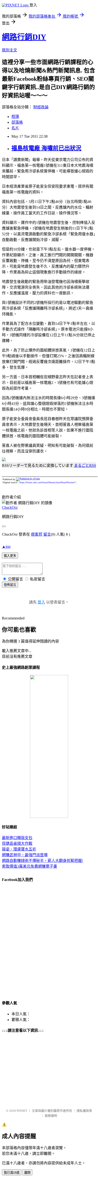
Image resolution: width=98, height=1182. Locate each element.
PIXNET (22, 1110)
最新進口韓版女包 (17, 838)
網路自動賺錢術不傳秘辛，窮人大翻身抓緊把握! (42, 861)
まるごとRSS (85, 465)
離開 (27, 1172)
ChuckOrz (10, 507)
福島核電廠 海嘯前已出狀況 (46, 148)
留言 (47, 534)
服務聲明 (51, 1115)
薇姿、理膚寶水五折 (19, 849)
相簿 (15, 117)
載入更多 (10, 556)
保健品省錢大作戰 (17, 843)
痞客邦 (36, 534)
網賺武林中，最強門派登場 (25, 855)
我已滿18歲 (12, 1172)
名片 (15, 128)
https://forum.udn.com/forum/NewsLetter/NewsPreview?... (49, 482)
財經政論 (41, 107)
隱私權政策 (84, 1110)
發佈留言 (10, 585)
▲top (6, 546)
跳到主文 (9, 50)
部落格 (17, 122)
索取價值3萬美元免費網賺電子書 (29, 866)
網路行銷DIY (24, 37)
